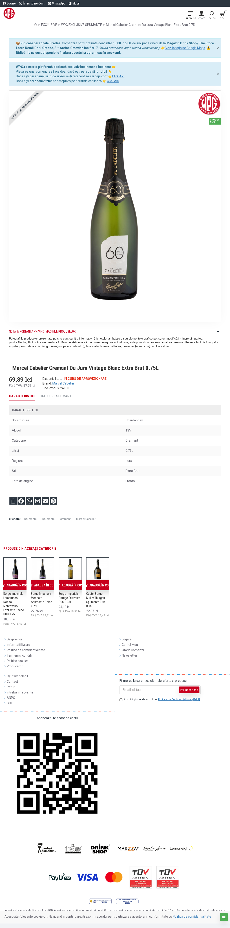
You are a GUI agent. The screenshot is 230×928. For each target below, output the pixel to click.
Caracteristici (22, 396)
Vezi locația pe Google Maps (185, 48)
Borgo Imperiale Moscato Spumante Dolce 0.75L (41, 600)
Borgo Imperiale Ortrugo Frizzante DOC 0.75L (69, 598)
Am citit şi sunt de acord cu (162, 699)
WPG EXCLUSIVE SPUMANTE (81, 25)
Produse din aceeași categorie (29, 548)
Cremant (65, 519)
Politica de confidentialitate (192, 916)
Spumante (30, 519)
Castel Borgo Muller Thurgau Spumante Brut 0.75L (95, 600)
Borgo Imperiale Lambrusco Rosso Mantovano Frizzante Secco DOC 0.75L (13, 604)
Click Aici (118, 76)
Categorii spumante (56, 396)
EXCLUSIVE (49, 25)
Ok (224, 917)
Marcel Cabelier (63, 383)
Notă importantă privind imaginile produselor (42, 331)
